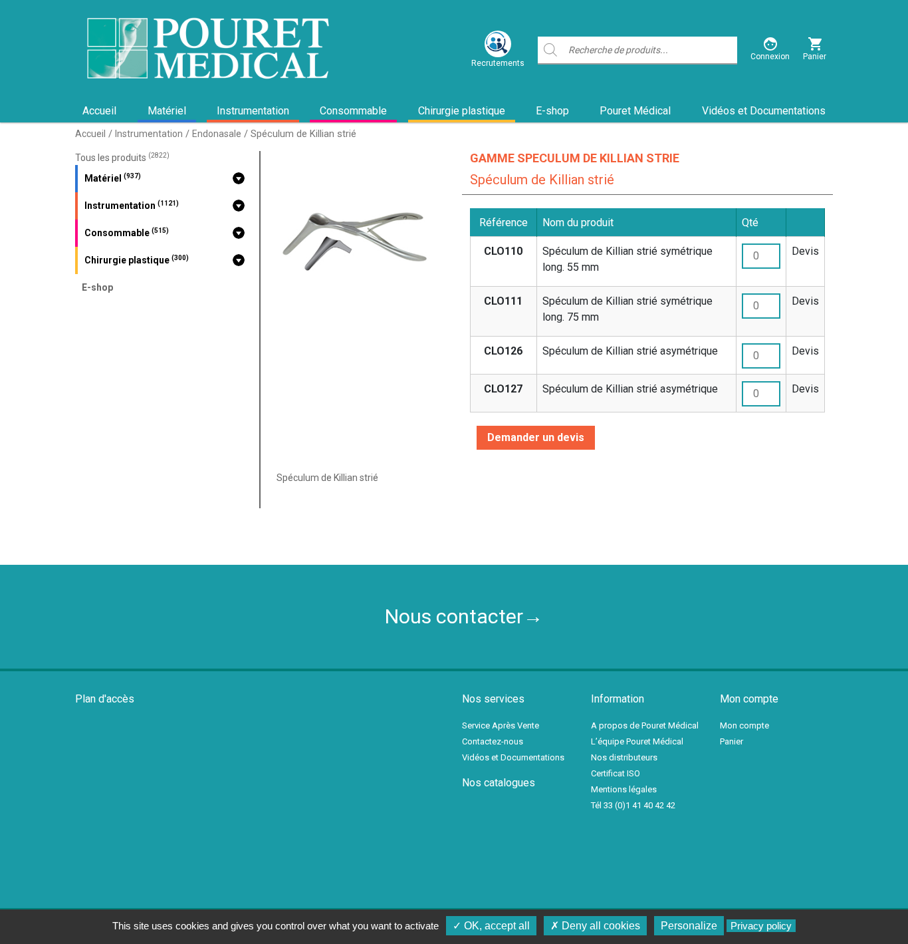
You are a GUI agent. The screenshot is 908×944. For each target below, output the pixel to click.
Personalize (689, 925)
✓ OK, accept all (491, 925)
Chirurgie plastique (461, 110)
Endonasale (216, 133)
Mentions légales (624, 789)
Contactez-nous (492, 741)
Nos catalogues (498, 782)
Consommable (353, 110)
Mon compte (744, 725)
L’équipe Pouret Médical (637, 741)
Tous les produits (122, 157)
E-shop (552, 110)
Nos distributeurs (624, 757)
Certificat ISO (615, 773)
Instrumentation (253, 110)
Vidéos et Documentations (764, 110)
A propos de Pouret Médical (645, 725)
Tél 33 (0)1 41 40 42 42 (633, 805)
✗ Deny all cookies (595, 925)
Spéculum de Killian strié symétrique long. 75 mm (627, 309)
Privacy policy (761, 925)
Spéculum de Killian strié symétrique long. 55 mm (627, 259)
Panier (731, 741)
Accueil (99, 110)
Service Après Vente (500, 725)
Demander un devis (535, 437)
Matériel (167, 110)
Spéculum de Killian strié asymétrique (630, 351)
